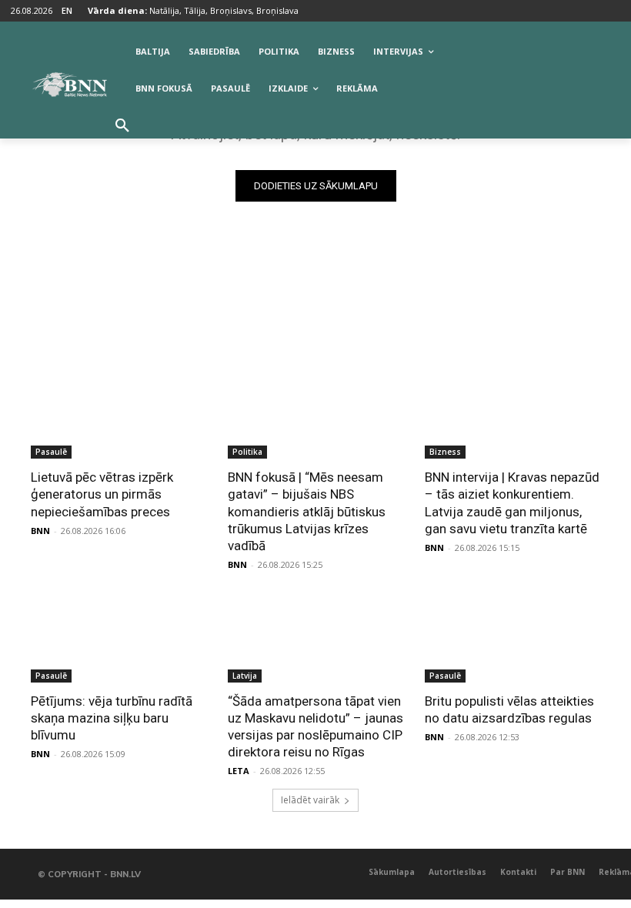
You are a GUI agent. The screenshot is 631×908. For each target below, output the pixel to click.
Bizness (445, 451)
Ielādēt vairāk (310, 799)
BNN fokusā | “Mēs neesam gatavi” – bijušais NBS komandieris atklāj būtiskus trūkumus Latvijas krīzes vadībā (307, 510)
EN (67, 10)
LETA (238, 770)
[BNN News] (69, 85)
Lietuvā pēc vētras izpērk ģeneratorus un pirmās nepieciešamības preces (102, 494)
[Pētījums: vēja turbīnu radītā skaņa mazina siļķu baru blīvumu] (118, 639)
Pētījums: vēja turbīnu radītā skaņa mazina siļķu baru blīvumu (111, 718)
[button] (122, 126)
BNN (40, 530)
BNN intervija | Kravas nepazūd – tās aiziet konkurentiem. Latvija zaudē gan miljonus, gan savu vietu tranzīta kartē (512, 502)
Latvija (244, 675)
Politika (247, 451)
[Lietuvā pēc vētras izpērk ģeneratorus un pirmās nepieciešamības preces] (118, 415)
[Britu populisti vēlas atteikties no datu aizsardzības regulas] (512, 639)
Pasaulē (51, 451)
